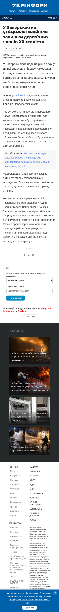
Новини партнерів (35, 503)
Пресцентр (34, 11)
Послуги (12, 11)
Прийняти (30, 608)
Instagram (8, 311)
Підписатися (15, 298)
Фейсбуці (20, 95)
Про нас (14, 527)
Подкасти (35, 467)
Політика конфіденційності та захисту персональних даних (18, 567)
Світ (12, 493)
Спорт (13, 515)
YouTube (22, 311)
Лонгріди (35, 498)
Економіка (15, 484)
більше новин (29, 317)
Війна (12, 471)
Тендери (14, 552)
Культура (14, 506)
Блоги (33, 489)
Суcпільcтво (15, 502)
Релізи (33, 520)
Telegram (46, 308)
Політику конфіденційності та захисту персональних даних (30, 599)
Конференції (36, 509)
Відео (33, 484)
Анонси (44, 11)
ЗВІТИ (13, 576)
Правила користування (16, 546)
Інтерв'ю (34, 476)
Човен (28, 249)
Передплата (16, 536)
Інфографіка (36, 493)
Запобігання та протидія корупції (18, 557)
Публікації (35, 471)
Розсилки (14, 587)
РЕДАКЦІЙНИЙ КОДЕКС (17, 582)
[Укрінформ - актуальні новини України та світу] (30, 5)
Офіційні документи (36, 514)
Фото (32, 480)
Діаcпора (14, 511)
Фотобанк (22, 11)
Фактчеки (14, 489)
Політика (14, 480)
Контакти (14, 532)
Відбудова (15, 475)
